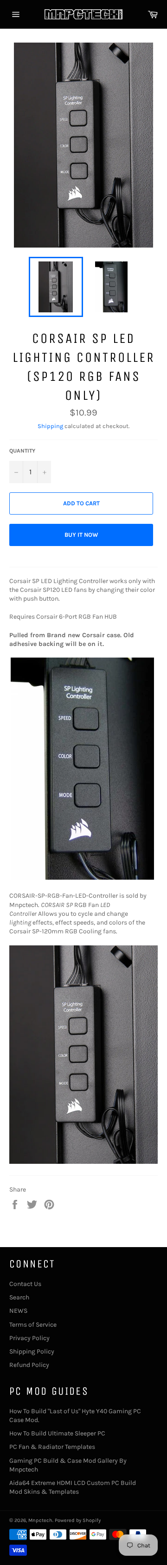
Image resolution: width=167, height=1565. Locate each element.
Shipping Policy (31, 1351)
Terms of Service (33, 1325)
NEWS (18, 1311)
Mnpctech (40, 1520)
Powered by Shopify (78, 1520)
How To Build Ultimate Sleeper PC (57, 1433)
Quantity (22, 450)
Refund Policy (29, 1365)
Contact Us (25, 1284)
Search (19, 1297)
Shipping (50, 425)
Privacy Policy (29, 1338)
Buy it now (81, 534)
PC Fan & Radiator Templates (52, 1447)
